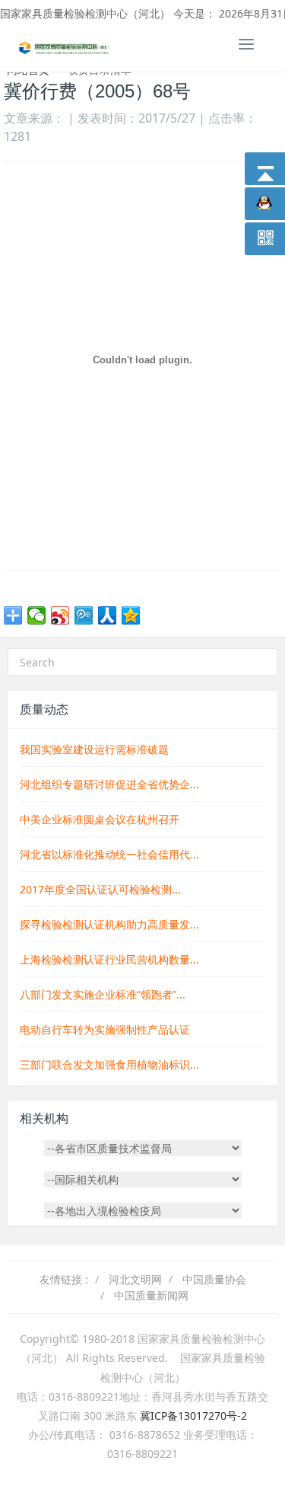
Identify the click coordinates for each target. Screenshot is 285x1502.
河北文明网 (135, 1279)
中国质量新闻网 (151, 1295)
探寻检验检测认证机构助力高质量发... (109, 924)
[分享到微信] (36, 615)
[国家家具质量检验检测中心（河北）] (64, 46)
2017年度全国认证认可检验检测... (100, 889)
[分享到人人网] (107, 615)
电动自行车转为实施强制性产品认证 (105, 1029)
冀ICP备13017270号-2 (193, 1415)
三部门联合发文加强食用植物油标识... (109, 1064)
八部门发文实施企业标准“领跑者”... (102, 994)
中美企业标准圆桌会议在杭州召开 (99, 819)
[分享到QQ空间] (131, 615)
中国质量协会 (214, 1279)
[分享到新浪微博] (60, 615)
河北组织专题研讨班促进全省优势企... (109, 784)
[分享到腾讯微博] (83, 615)
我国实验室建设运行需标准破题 (94, 749)
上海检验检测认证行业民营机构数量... (109, 959)
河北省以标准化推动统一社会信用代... (109, 854)
